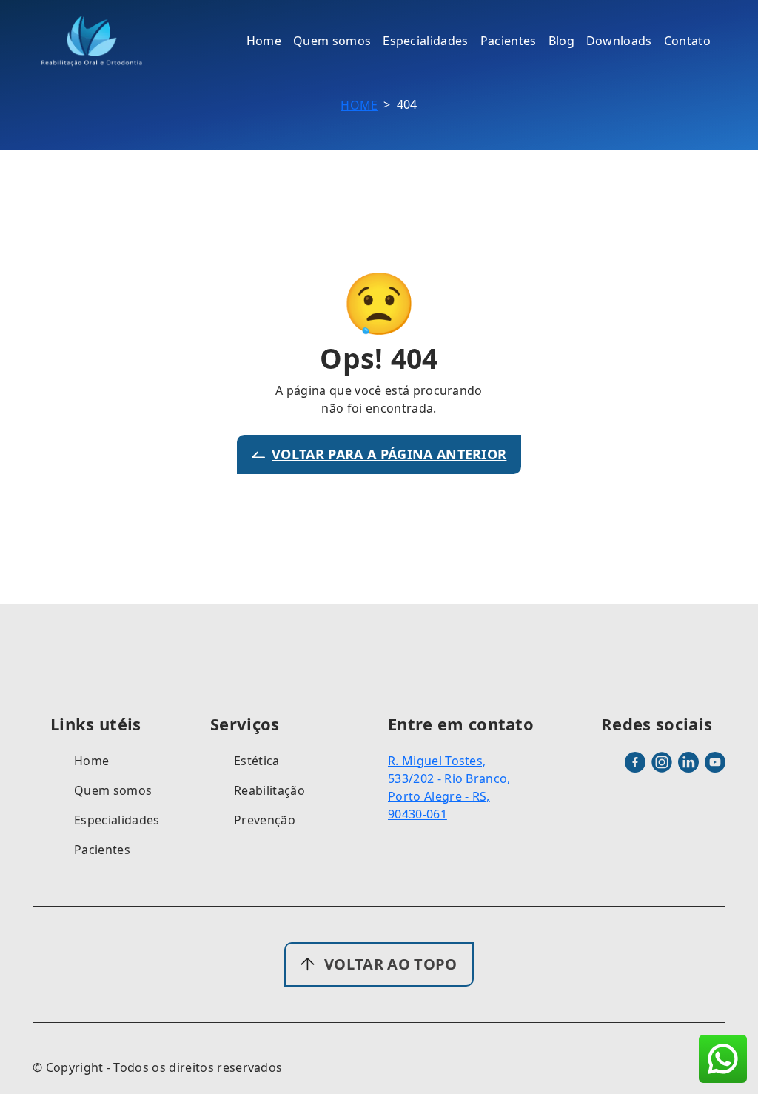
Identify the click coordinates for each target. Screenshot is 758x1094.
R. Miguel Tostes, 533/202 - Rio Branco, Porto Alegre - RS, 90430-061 (449, 787)
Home (359, 105)
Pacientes (102, 849)
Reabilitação (269, 790)
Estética (257, 761)
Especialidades (116, 820)
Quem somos (113, 790)
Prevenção (264, 820)
